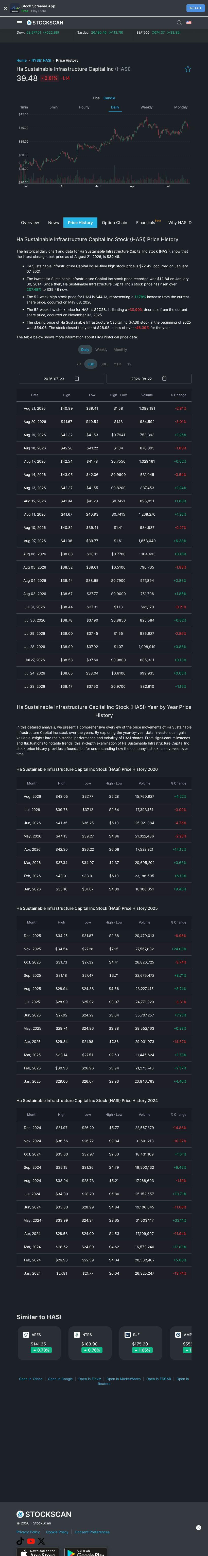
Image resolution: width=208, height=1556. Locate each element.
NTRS (87, 1334)
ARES (36, 1334)
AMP (188, 1334)
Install (195, 8)
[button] (19, 22)
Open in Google (60, 1379)
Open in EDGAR (158, 1379)
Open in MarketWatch (124, 1379)
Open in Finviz (89, 1379)
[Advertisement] (104, 202)
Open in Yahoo (30, 1379)
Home (21, 60)
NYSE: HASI (41, 60)
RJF (136, 1334)
